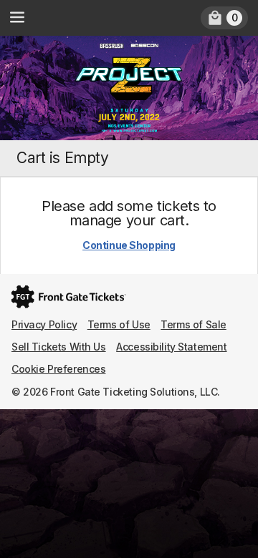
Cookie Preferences (58, 369)
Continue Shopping (129, 245)
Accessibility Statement (171, 347)
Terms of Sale (193, 324)
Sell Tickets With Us (58, 347)
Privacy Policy (44, 324)
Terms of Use (118, 324)
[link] (224, 17)
